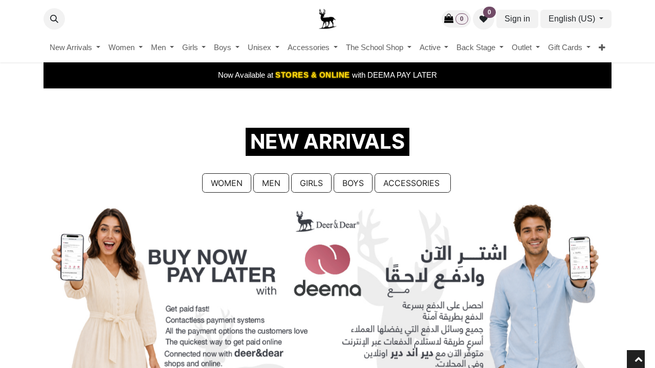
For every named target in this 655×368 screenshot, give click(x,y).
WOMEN (227, 183)
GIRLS (311, 183)
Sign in (517, 18)
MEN (271, 183)
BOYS (353, 183)
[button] (54, 19)
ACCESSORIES (412, 183)
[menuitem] (75, 48)
